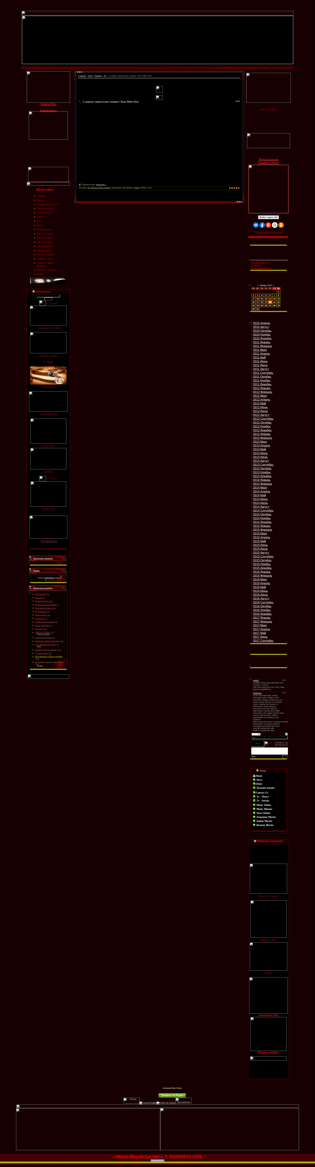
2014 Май (259, 495)
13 (270, 299)
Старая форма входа (268, 232)
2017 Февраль (262, 621)
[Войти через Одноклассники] (281, 225)
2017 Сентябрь (263, 640)
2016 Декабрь (262, 613)
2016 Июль (260, 594)
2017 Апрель (261, 629)
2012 (90, 76)
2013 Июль (260, 457)
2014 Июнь (260, 499)
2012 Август (261, 415)
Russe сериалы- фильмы (47, 641)
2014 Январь (262, 480)
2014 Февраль (262, 483)
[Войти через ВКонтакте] (256, 225)
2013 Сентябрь (263, 464)
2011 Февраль (262, 346)
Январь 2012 (266, 285)
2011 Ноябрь (261, 380)
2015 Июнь (260, 545)
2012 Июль (260, 411)
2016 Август (261, 598)
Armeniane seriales (43, 637)
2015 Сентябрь (263, 556)
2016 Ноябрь (262, 610)
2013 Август (261, 460)
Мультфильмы (42, 601)
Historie (38, 597)
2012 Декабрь (262, 430)
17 (257, 302)
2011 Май (259, 357)
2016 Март (260, 579)
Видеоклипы (40, 611)
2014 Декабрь (262, 522)
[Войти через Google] (275, 225)
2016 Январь (262, 571)
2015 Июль (260, 548)
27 (270, 305)
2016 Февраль (262, 575)
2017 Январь (262, 617)
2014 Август (261, 506)
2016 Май (259, 587)
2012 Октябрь (262, 422)
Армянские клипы (43, 608)
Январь (98, 76)
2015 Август (261, 552)
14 (274, 299)
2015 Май (259, 541)
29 (278, 305)
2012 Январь (262, 388)
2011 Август (261, 369)
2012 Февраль (262, 392)
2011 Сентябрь (263, 372)
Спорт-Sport (40, 615)
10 (257, 299)
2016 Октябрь (262, 606)
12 (266, 299)
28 (274, 305)
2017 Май (259, 633)
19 (266, 302)
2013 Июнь (260, 453)
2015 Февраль (262, 529)
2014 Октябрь (262, 514)
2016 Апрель (261, 583)
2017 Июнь (260, 636)
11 (262, 299)
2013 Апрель (261, 445)
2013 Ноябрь (262, 472)
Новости (39, 618)
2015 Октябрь (262, 560)
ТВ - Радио (40, 629)
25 (262, 305)
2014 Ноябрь (262, 518)
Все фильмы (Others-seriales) (49, 656)
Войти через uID (268, 217)
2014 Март (260, 487)
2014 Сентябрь (263, 510)
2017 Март (260, 625)
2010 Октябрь (262, 330)
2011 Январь (261, 342)
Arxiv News (40, 594)
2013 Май (259, 449)
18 (262, 302)
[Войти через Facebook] (262, 225)
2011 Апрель (261, 353)
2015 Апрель (261, 537)
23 (253, 305)
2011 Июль (260, 365)
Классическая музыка (45, 604)
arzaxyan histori (42, 625)
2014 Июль (260, 503)
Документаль (41, 653)
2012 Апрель (261, 399)
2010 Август (261, 327)
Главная (82, 76)
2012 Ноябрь (262, 426)
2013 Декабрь (262, 476)
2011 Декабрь (262, 384)
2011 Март (260, 349)
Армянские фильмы (44, 622)
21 (274, 302)
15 (278, 299)
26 (266, 305)
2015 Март (260, 533)
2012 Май (259, 403)
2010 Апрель (261, 323)
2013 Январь (262, 434)
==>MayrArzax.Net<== (172, 1083)
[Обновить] (286, 734)
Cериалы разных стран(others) (49, 662)
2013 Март (260, 441)
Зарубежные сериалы (45, 644)
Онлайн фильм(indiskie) (46, 649)
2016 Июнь (260, 591)
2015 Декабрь (262, 568)
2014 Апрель (261, 491)
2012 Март (260, 395)
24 (257, 305)
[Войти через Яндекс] (268, 225)
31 (257, 309)
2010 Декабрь (262, 338)
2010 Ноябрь (262, 334)
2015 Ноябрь (262, 564)
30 (253, 309)
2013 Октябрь (262, 468)
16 (253, 302)
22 (278, 302)
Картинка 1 (101, 184)
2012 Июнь (260, 407)
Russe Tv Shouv (42, 632)
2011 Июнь (260, 361)
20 (105, 76)
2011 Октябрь (262, 376)
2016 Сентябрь (263, 602)
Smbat (136, 188)
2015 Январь (262, 525)
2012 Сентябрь (263, 418)
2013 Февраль (262, 437)
